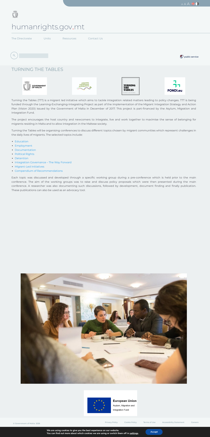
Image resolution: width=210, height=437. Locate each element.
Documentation (25, 149)
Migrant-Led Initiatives (29, 166)
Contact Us (95, 38)
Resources (69, 38)
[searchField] (33, 55)
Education (21, 141)
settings (134, 433)
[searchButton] (14, 55)
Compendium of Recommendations (39, 170)
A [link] (182, 4)
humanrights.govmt (47, 26)
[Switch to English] (193, 3)
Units (47, 38)
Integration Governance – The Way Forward (43, 162)
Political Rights (24, 154)
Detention (21, 158)
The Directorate (21, 38)
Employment (23, 145)
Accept (154, 431)
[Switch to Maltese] (198, 3)
